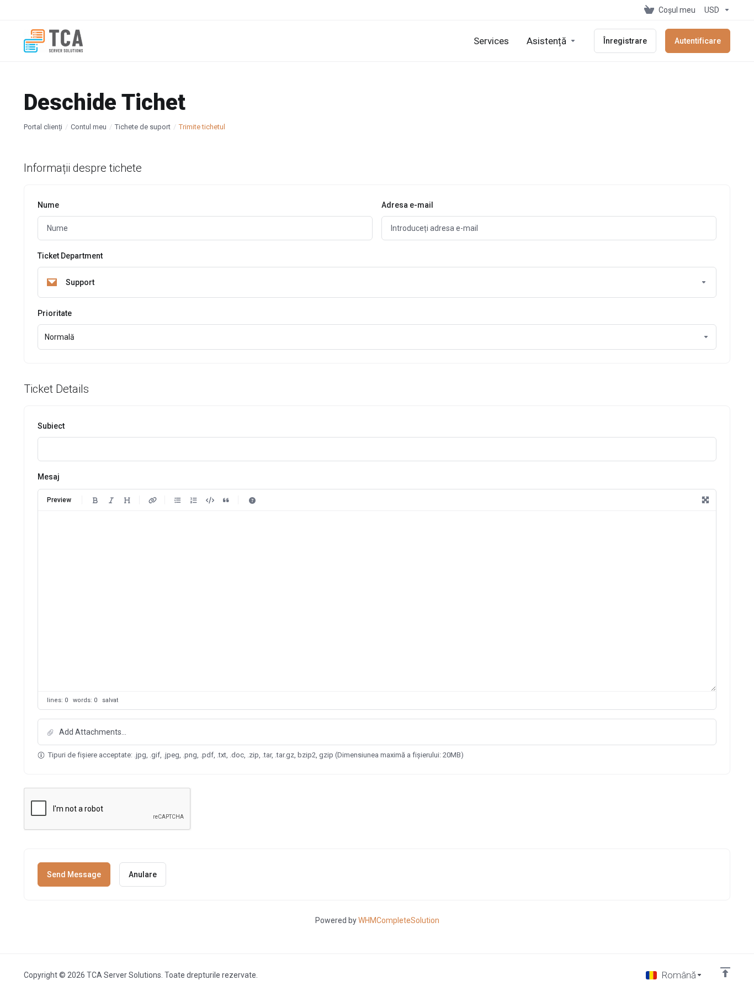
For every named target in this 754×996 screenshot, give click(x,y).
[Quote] (225, 500)
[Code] (209, 500)
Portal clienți (43, 127)
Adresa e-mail (407, 205)
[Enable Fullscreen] (705, 500)
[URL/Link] (152, 500)
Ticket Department (70, 255)
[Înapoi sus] (725, 972)
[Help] (252, 500)
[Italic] (111, 500)
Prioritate (55, 313)
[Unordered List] (177, 500)
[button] (377, 732)
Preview (59, 500)
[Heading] (127, 500)
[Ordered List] (193, 500)
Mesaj (49, 476)
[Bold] (95, 500)
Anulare (143, 874)
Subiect (51, 425)
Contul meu (89, 127)
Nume (48, 205)
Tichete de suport (143, 127)
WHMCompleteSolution (398, 920)
